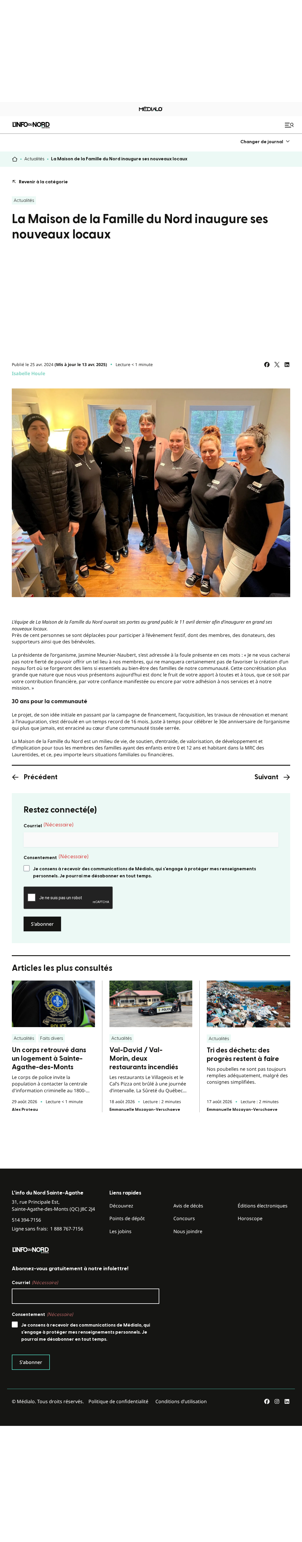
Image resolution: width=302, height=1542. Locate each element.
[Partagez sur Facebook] (267, 364)
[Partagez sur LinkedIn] (287, 364)
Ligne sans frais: (47, 1229)
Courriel (48, 825)
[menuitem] (265, 141)
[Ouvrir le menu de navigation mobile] (290, 125)
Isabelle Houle (28, 373)
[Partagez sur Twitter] (277, 364)
